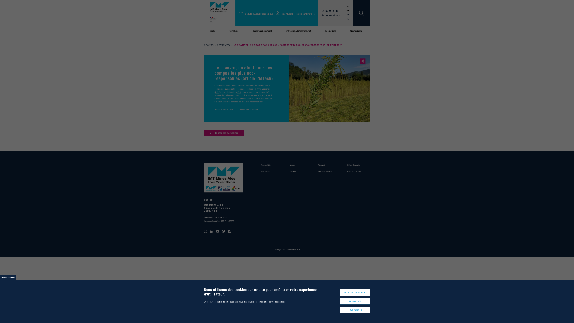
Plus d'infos (208, 309)
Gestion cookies (8, 277)
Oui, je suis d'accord (355, 292)
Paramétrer (355, 301)
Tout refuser (355, 310)
